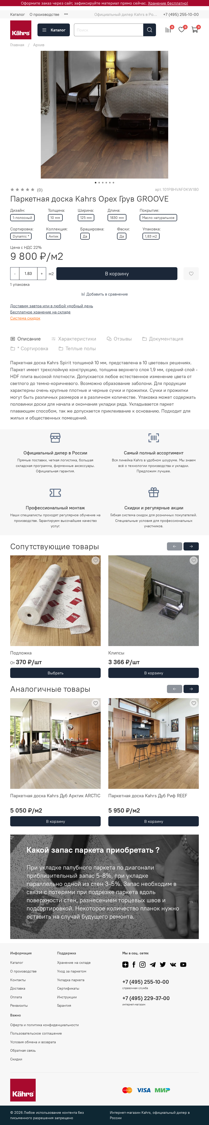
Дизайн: (17, 210)
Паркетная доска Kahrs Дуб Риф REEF (147, 796)
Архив (38, 44)
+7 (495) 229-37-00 (146, 998)
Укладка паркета (70, 980)
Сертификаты (68, 988)
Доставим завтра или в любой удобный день (51, 305)
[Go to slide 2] (99, 182)
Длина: (114, 210)
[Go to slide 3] (102, 182)
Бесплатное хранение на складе (40, 311)
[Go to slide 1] (95, 182)
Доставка (17, 988)
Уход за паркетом (71, 971)
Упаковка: (151, 229)
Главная (17, 44)
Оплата (16, 997)
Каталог (17, 14)
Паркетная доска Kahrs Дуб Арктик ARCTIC (55, 796)
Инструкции (67, 997)
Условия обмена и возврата (33, 1042)
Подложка (21, 653)
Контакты (18, 980)
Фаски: (123, 229)
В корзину (153, 672)
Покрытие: (149, 210)
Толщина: (56, 210)
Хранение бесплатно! (168, 3)
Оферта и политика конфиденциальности (44, 1025)
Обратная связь (23, 1050)
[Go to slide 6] (113, 182)
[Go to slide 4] (106, 182)
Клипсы (116, 653)
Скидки (16, 1059)
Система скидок (25, 318)
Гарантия (64, 1005)
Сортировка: (21, 229)
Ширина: (86, 210)
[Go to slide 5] (110, 182)
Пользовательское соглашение (36, 1033)
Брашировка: (92, 229)
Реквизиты (19, 1005)
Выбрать (55, 672)
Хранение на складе (74, 962)
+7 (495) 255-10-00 (181, 14)
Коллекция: (57, 229)
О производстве (44, 14)
